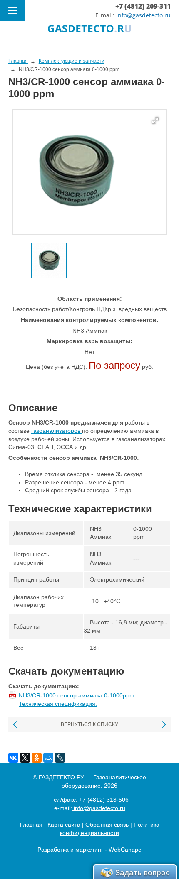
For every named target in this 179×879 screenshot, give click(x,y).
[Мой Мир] (48, 758)
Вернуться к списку (89, 724)
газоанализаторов (56, 430)
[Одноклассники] (37, 758)
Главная (31, 824)
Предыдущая (15, 724)
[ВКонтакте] (13, 758)
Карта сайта (63, 824)
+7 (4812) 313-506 (104, 799)
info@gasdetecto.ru (143, 15)
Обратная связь (107, 824)
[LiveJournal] (60, 758)
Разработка (53, 849)
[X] (25, 758)
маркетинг (89, 849)
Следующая (163, 724)
